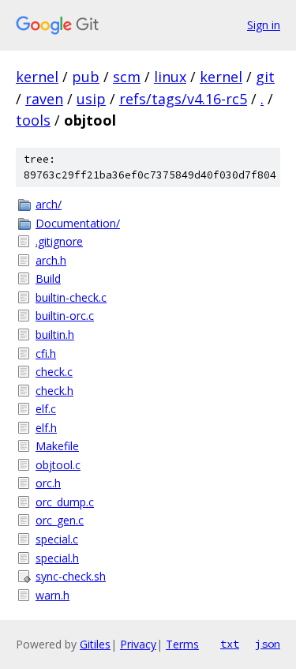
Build (48, 278)
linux (170, 76)
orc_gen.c (60, 520)
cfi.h (46, 353)
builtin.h (55, 334)
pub (85, 76)
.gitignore (59, 241)
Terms (182, 644)
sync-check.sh (71, 576)
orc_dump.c (65, 501)
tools (33, 120)
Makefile (57, 445)
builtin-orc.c (65, 315)
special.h (57, 558)
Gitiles (95, 644)
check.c (54, 371)
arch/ (49, 204)
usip (91, 98)
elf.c (46, 408)
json (267, 644)
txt (229, 644)
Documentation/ (78, 223)
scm (127, 76)
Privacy (138, 644)
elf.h (46, 427)
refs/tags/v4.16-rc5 (183, 98)
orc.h (48, 482)
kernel (37, 76)
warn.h (52, 595)
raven (44, 98)
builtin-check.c (71, 297)
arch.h (51, 260)
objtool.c (58, 464)
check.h (54, 390)
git (265, 76)
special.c (57, 539)
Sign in (263, 24)
